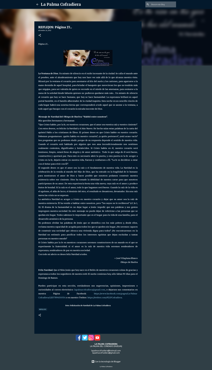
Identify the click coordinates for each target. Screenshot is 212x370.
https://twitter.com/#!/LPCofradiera (104, 297)
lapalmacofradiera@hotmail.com (106, 350)
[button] (39, 35)
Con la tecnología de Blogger (107, 361)
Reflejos (42, 309)
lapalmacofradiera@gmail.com (89, 289)
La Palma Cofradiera (61, 4)
